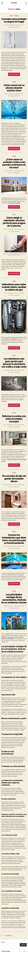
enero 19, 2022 (20, 293)
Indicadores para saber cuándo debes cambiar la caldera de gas (14, 287)
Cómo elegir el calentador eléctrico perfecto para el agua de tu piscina (14, 221)
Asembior (14, 2)
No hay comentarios (15, 27)
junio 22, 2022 (20, 25)
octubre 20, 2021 (20, 484)
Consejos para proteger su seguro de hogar (14, 20)
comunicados (11, 25)
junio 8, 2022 (20, 93)
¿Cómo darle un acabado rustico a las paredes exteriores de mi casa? (14, 163)
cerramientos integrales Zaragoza (9, 926)
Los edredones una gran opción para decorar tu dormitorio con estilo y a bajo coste (14, 362)
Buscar (2, 942)
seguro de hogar (6, 52)
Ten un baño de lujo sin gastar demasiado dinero (14, 478)
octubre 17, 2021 (20, 605)
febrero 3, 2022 (20, 170)
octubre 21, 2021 (20, 424)
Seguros (16, 15)
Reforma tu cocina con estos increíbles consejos (14, 419)
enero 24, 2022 (20, 229)
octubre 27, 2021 (20, 370)
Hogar (11, 15)
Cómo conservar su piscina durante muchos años (14, 88)
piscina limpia (11, 123)
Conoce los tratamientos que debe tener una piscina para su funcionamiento (14, 538)
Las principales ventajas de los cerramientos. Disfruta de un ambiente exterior (14, 598)
